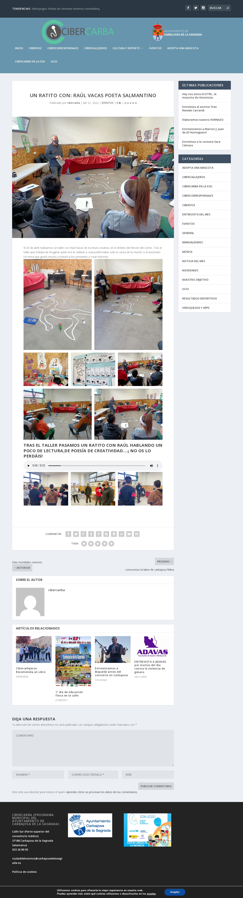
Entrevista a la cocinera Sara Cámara (201, 143)
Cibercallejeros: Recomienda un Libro (31, 670)
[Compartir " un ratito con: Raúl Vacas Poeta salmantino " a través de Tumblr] (91, 534)
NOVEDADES (190, 270)
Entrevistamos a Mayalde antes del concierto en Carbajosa (111, 671)
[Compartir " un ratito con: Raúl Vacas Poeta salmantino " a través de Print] (136, 534)
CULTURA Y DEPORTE (126, 48)
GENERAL (188, 233)
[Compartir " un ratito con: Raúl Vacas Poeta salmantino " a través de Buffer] (114, 534)
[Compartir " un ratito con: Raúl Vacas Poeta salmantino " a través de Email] (129, 534)
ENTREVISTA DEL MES (196, 214)
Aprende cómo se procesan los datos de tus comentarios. (102, 792)
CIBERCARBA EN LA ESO (30, 61)
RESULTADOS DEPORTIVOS (199, 298)
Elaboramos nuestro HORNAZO (202, 119)
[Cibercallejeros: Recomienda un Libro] (34, 649)
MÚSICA (187, 252)
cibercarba (73, 103)
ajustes (151, 894)
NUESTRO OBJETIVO (195, 279)
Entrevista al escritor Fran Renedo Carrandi (199, 108)
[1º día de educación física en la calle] (73, 661)
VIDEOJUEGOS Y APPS (195, 308)
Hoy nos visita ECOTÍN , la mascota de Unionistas (199, 95)
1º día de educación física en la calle (69, 693)
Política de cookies (24, 872)
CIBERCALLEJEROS (95, 48)
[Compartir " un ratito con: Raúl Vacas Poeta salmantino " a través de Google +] (83, 534)
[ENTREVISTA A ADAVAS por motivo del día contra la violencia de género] (152, 646)
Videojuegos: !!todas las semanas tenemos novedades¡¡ (66, 8)
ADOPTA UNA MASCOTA (182, 48)
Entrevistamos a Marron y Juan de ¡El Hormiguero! (203, 130)
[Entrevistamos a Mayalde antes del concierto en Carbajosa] (113, 649)
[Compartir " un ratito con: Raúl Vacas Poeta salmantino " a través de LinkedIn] (106, 534)
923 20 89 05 (20, 849)
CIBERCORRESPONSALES (62, 48)
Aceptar (175, 892)
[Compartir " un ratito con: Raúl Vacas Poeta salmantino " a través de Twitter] (76, 534)
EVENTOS (155, 48)
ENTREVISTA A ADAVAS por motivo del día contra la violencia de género (150, 667)
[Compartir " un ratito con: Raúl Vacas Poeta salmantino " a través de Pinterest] (99, 534)
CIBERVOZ (35, 48)
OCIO (54, 61)
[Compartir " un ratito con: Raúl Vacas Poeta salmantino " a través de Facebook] (68, 534)
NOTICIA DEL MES (193, 261)
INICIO (19, 48)
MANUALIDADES (192, 242)
